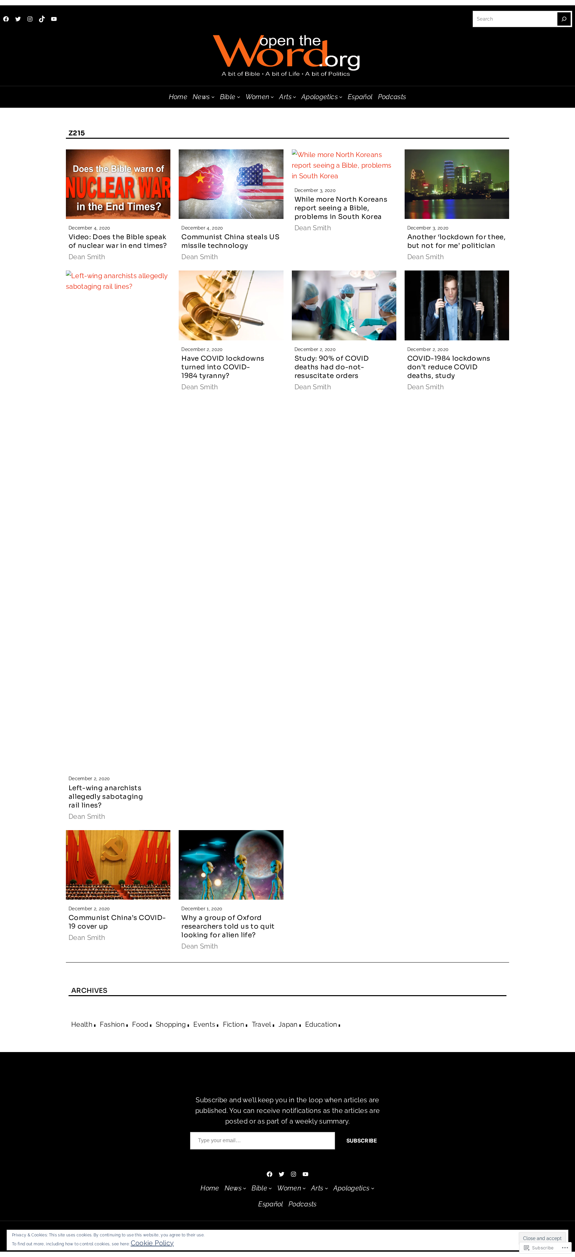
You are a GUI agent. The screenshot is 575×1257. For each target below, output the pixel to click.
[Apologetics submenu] (340, 96)
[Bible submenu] (238, 96)
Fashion (112, 1024)
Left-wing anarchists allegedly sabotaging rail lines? (106, 796)
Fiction (233, 1024)
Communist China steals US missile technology (230, 241)
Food (140, 1024)
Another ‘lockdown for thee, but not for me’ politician (456, 241)
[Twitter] (18, 19)
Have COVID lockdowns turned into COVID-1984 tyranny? (222, 367)
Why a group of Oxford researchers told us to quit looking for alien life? (228, 926)
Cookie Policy (152, 1243)
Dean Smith (87, 257)
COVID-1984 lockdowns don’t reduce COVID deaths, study (448, 367)
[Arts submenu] (294, 96)
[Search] (564, 19)
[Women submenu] (272, 96)
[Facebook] (6, 19)
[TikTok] (42, 19)
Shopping (171, 1024)
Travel (261, 1024)
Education (321, 1024)
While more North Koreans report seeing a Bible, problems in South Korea (340, 208)
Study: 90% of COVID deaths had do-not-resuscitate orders (331, 367)
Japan (288, 1024)
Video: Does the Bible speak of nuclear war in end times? (118, 241)
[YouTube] (54, 19)
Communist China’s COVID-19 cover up (117, 922)
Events (204, 1024)
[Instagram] (30, 19)
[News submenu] (213, 96)
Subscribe (361, 1140)
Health (82, 1024)
